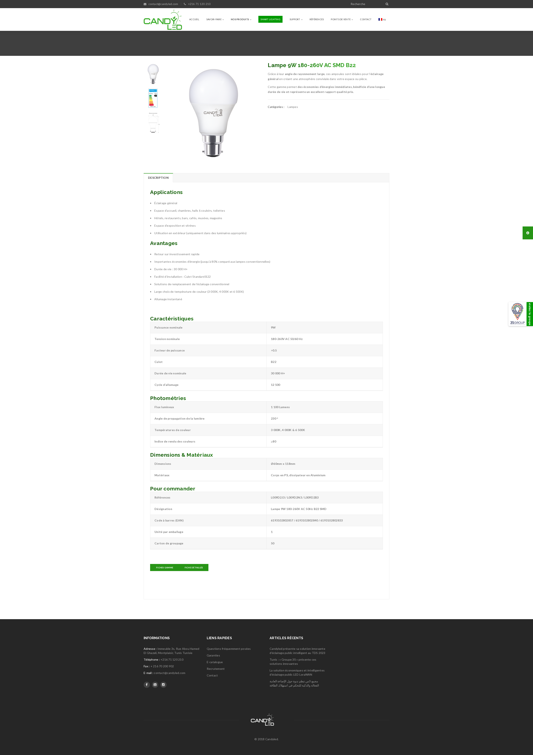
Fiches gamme (164, 567)
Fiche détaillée (194, 567)
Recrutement (216, 668)
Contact (212, 675)
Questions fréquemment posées (229, 648)
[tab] (158, 177)
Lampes (293, 107)
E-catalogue (215, 662)
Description (158, 177)
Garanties (213, 655)
